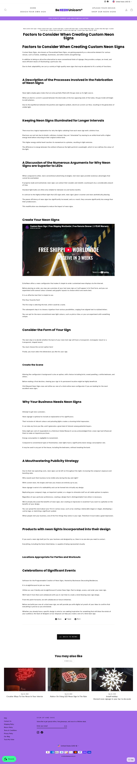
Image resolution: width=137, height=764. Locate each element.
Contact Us (7, 721)
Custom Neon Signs (83, 30)
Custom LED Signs (58, 28)
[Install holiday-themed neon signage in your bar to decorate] (112, 679)
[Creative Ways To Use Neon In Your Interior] (25, 679)
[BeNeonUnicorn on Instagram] (38, 732)
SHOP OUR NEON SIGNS (104, 12)
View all (68, 661)
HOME (33, 8)
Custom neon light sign (69, 30)
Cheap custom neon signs (45, 28)
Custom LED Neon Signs (71, 28)
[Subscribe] (65, 726)
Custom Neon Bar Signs (101, 28)
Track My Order (9, 739)
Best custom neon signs (30, 28)
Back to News (70, 637)
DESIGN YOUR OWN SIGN (33, 12)
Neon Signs (33, 52)
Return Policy (8, 727)
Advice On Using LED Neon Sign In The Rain (68, 696)
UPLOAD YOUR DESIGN (104, 8)
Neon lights (26, 93)
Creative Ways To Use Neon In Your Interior (25, 696)
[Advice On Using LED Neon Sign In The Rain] (68, 679)
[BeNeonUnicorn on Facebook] (42, 732)
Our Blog (7, 736)
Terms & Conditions (10, 730)
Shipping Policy (9, 724)
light (86, 93)
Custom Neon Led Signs (55, 30)
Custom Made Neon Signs (86, 28)
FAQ (5, 718)
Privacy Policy (8, 733)
